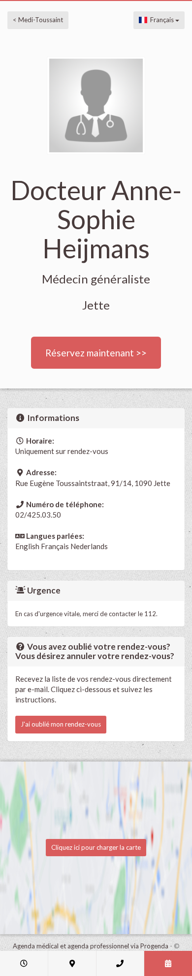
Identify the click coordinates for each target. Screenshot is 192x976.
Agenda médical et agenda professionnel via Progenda (90, 946)
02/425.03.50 (38, 514)
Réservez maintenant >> (96, 352)
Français (161, 20)
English (27, 546)
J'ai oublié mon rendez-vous (61, 724)
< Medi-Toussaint (38, 20)
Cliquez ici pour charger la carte (96, 847)
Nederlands (89, 546)
